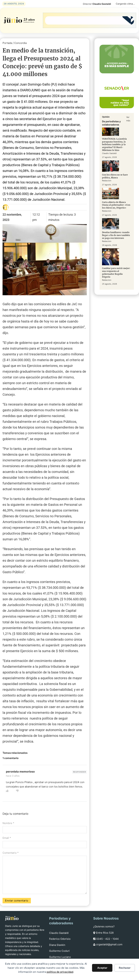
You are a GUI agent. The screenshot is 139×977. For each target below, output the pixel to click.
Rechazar (125, 967)
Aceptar (102, 967)
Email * (7, 837)
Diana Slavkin (57, 945)
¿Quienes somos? (104, 926)
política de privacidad (60, 971)
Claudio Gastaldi (59, 932)
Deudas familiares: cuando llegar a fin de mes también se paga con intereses (116, 235)
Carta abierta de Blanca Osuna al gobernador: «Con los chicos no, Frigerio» (116, 205)
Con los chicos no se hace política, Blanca (115, 176)
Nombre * (8, 823)
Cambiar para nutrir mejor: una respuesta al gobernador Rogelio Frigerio (116, 272)
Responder (79, 772)
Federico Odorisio (60, 938)
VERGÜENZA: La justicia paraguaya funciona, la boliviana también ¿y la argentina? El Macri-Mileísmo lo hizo (114, 144)
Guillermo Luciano (60, 957)
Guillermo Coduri (59, 950)
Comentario (11, 852)
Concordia (20, 43)
